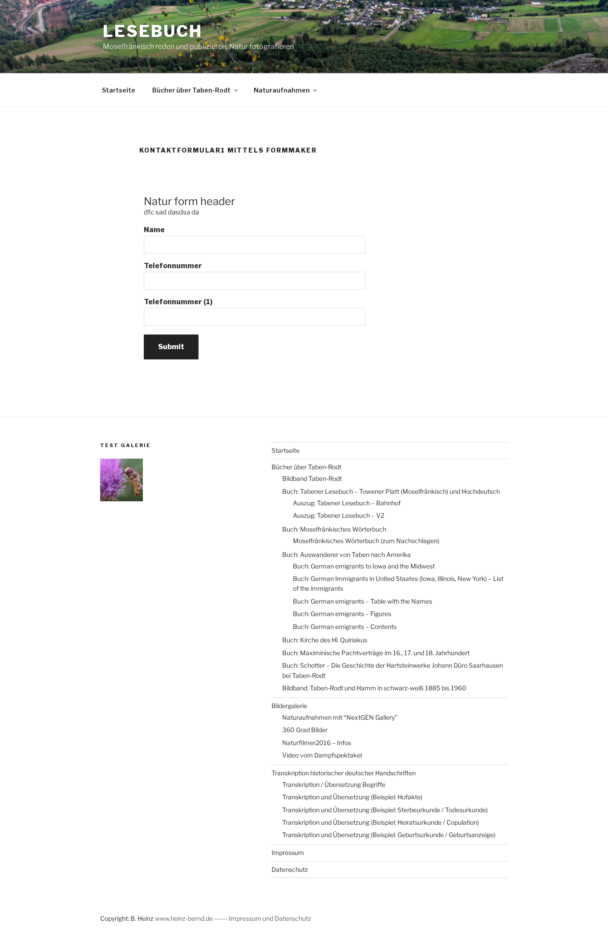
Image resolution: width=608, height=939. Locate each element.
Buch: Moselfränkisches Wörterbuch (334, 529)
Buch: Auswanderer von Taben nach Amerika (346, 554)
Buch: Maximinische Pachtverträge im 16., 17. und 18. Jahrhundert (376, 653)
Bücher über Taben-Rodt (191, 90)
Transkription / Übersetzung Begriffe (333, 784)
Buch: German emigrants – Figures (342, 613)
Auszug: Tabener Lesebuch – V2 (338, 515)
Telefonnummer (173, 266)
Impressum (288, 852)
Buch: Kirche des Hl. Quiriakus (324, 640)
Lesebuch (153, 31)
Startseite (118, 90)
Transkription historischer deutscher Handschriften (344, 773)
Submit (171, 347)
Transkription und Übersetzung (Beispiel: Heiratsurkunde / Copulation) (380, 822)
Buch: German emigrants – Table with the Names (362, 601)
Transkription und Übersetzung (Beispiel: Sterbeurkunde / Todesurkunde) (385, 810)
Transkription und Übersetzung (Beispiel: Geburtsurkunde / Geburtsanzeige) (388, 834)
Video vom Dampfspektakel (322, 755)
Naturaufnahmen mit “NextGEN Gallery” (339, 717)
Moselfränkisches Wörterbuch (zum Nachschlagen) (366, 540)
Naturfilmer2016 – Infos (316, 742)
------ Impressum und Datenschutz (262, 918)
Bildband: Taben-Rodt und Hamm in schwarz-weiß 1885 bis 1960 (374, 688)
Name (154, 230)
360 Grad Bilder (305, 729)
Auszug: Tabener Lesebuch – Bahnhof (347, 503)
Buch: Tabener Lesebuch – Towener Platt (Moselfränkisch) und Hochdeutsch (391, 491)
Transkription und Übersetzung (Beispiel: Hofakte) (352, 797)
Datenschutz (290, 869)
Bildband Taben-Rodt (312, 478)
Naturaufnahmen (282, 90)
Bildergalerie (289, 705)
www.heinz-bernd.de (184, 918)
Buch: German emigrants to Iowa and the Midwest (364, 566)
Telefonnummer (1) (178, 302)
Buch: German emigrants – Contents (345, 626)
